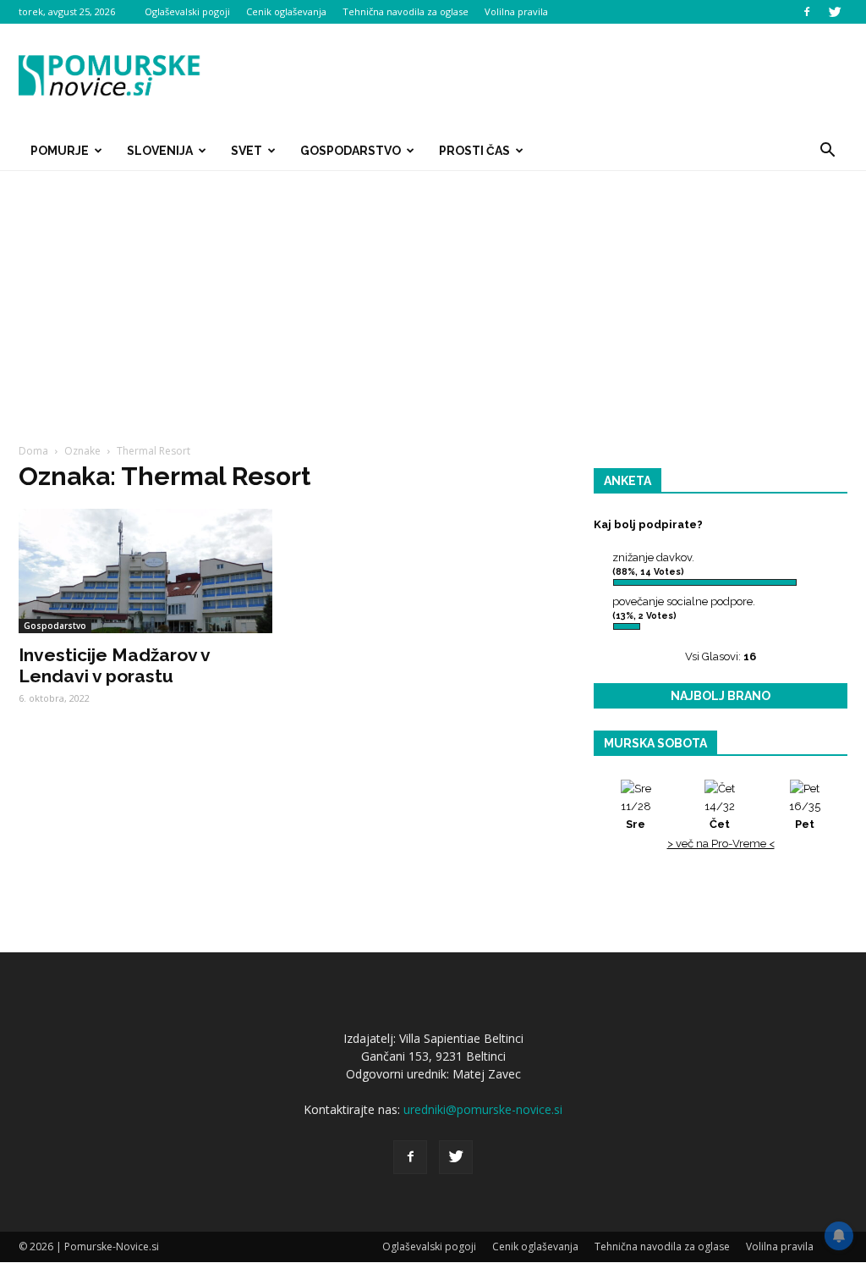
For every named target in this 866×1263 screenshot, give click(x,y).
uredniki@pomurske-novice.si (482, 1109)
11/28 (636, 815)
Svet (246, 150)
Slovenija (160, 150)
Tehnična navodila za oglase (406, 11)
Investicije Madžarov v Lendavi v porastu (114, 665)
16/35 (804, 815)
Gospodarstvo (350, 150)
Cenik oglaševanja (286, 11)
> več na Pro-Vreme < (721, 843)
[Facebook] (806, 12)
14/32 (719, 815)
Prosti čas (474, 150)
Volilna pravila (516, 11)
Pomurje (59, 150)
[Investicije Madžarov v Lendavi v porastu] (145, 571)
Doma (33, 451)
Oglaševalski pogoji (187, 11)
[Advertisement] (433, 297)
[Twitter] (834, 12)
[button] (827, 150)
